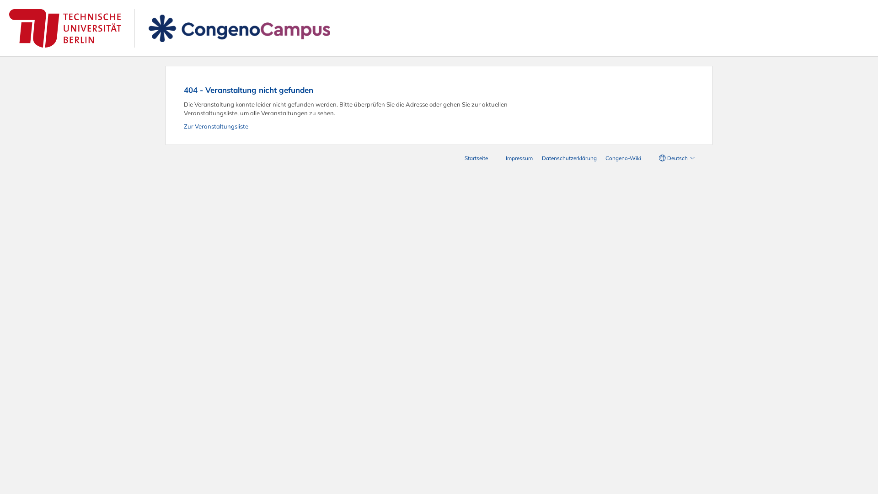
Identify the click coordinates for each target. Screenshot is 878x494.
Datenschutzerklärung (569, 158)
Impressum (519, 158)
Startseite (476, 158)
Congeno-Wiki (623, 158)
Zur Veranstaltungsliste (216, 126)
